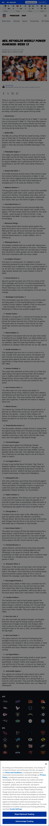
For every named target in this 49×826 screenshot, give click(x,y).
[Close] (46, 764)
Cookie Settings (16, 809)
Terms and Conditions (13, 773)
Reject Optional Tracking (24, 814)
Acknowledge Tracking (25, 821)
